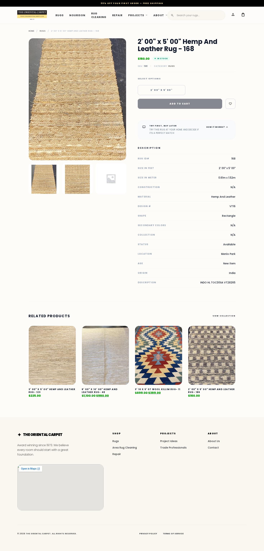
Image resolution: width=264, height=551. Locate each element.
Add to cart (180, 103)
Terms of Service (173, 533)
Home (31, 31)
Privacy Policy (148, 533)
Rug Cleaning (98, 15)
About (158, 15)
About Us (214, 441)
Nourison (77, 15)
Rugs (59, 15)
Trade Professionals (173, 447)
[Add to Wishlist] (230, 104)
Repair (117, 15)
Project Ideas (168, 441)
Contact (213, 447)
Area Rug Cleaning (124, 447)
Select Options (149, 79)
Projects (136, 15)
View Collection (224, 316)
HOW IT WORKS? (217, 127)
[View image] (44, 178)
